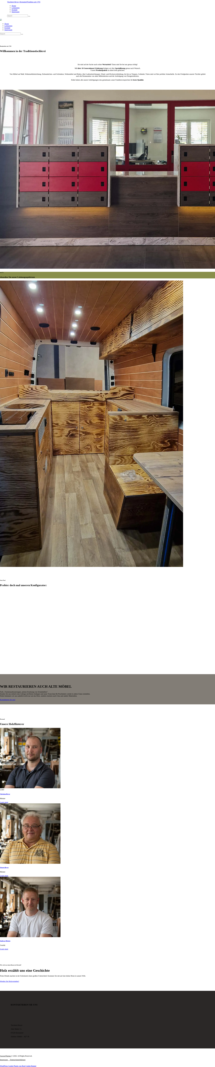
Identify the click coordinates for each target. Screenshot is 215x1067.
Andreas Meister (5, 941)
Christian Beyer (5, 794)
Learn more (4, 802)
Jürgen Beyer (4, 867)
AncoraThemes (5, 1056)
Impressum (4, 1060)
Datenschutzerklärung (17, 1060)
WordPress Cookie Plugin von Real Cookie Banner (18, 1066)
